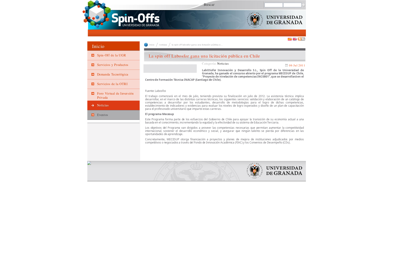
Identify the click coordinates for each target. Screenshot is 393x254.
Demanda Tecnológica (112, 74)
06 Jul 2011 (297, 65)
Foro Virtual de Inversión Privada (115, 95)
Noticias (103, 105)
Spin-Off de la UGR (111, 55)
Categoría (208, 63)
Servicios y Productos (113, 65)
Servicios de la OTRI (112, 84)
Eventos (102, 115)
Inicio (151, 44)
